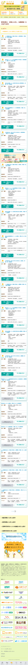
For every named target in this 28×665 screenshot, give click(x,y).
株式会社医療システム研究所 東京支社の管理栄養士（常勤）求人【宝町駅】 (15, 84)
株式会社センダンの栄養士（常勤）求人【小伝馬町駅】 (11, 403)
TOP (1, 17)
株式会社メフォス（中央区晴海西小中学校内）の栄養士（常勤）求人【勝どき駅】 (15, 189)
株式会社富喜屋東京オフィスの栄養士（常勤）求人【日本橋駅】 (15, 237)
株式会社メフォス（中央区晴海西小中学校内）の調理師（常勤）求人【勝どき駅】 (15, 308)
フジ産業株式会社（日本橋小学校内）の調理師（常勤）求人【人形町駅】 (14, 450)
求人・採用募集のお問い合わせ (7, 651)
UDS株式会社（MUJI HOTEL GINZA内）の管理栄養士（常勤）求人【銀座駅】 (15, 133)
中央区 (23, 17)
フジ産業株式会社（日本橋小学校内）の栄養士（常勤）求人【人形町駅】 (14, 470)
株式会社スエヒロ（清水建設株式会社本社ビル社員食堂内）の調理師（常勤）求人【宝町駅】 (14, 379)
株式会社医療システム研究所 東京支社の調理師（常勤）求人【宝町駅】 (16, 332)
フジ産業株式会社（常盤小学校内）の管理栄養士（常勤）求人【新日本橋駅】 (15, 37)
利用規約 (3, 653)
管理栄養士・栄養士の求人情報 (10, 17)
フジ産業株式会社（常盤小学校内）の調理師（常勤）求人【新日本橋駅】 (15, 285)
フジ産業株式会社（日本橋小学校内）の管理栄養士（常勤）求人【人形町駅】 (14, 490)
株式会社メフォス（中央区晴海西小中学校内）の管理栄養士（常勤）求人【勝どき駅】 (15, 60)
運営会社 (3, 656)
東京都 (18, 17)
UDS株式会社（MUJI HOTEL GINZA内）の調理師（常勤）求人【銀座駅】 (15, 356)
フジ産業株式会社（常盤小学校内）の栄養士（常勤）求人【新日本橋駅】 (15, 165)
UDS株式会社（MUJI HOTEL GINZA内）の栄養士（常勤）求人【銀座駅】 (15, 261)
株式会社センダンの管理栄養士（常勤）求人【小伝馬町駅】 (12, 426)
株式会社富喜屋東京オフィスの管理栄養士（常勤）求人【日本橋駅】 (15, 108)
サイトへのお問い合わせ (6, 648)
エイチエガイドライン (6, 646)
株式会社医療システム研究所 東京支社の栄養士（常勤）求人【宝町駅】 (16, 212)
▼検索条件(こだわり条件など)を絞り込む (12, 31)
